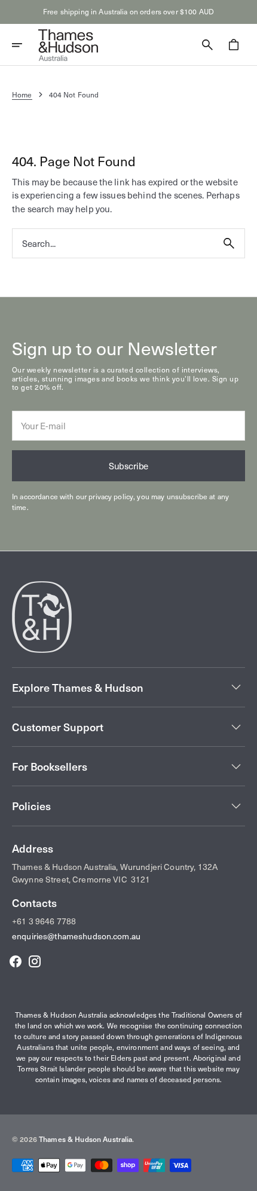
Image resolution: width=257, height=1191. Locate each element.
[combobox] (113, 244)
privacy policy (110, 496)
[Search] (228, 243)
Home (22, 94)
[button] (25, 45)
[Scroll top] (242, 1176)
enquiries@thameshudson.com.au (76, 936)
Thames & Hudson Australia (86, 1139)
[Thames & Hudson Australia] (68, 45)
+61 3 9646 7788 (44, 921)
